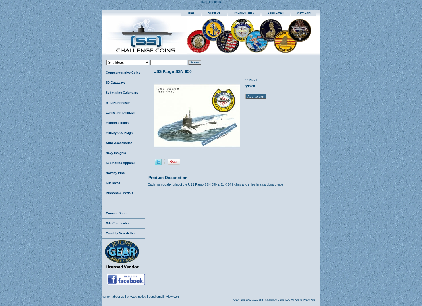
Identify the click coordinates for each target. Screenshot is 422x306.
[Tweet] (158, 164)
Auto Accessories (119, 143)
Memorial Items (117, 122)
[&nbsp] (123, 203)
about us (214, 12)
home (191, 12)
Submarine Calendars (122, 92)
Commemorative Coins (123, 72)
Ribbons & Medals (119, 193)
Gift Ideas (113, 183)
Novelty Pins (115, 173)
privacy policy (244, 12)
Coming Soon (116, 213)
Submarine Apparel (120, 163)
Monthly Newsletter (120, 233)
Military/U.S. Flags (119, 133)
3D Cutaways (115, 82)
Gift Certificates (117, 223)
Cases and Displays (120, 112)
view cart (303, 12)
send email (276, 12)
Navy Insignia (116, 153)
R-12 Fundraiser (118, 102)
